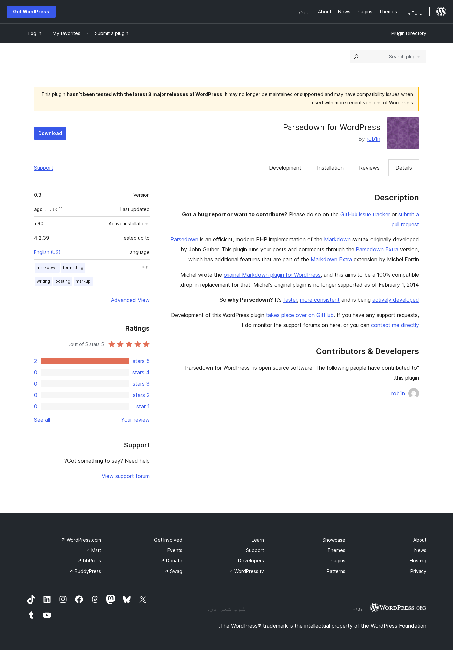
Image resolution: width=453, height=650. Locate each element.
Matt (93, 550)
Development (285, 167)
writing (43, 281)
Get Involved (168, 540)
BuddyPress (85, 571)
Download (50, 133)
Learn (258, 540)
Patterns (336, 571)
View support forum (126, 476)
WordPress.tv (246, 571)
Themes (336, 550)
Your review (135, 419)
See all (42, 419)
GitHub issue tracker (365, 214)
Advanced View (130, 300)
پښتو (358, 608)
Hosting (418, 560)
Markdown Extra (331, 259)
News (420, 550)
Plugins (337, 560)
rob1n (373, 138)
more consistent (320, 299)
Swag (173, 571)
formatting (73, 267)
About (419, 540)
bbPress (89, 560)
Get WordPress (31, 11)
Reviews (369, 167)
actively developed (395, 299)
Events (174, 550)
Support (43, 167)
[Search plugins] (356, 56)
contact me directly (395, 325)
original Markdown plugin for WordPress (272, 274)
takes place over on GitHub (300, 315)
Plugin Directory (408, 33)
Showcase (333, 540)
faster (290, 299)
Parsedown (184, 239)
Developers (251, 560)
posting (62, 281)
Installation (330, 167)
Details (403, 167)
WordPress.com (81, 540)
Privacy (418, 571)
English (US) (47, 252)
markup (83, 281)
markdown (47, 267)
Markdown (337, 239)
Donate (171, 560)
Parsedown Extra (377, 249)
